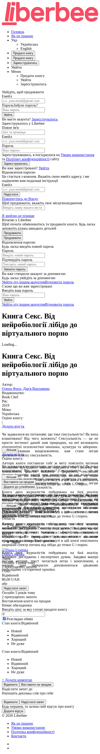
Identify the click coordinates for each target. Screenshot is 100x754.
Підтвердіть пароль (17, 260)
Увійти (8, 115)
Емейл (7, 96)
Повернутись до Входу (20, 199)
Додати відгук (13, 426)
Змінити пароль (15, 269)
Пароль (7, 105)
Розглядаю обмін (20, 619)
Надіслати (11, 194)
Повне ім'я (10, 128)
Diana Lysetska (13, 554)
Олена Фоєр (11, 389)
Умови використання (77, 155)
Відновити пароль (59, 282)
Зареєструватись (45, 119)
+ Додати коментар (17, 680)
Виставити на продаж (36, 684)
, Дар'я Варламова (35, 389)
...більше (10, 450)
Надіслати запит (15, 588)
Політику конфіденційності (28, 159)
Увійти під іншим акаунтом (23, 282)
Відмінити (10, 684)
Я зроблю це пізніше (18, 216)
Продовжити (12, 233)
